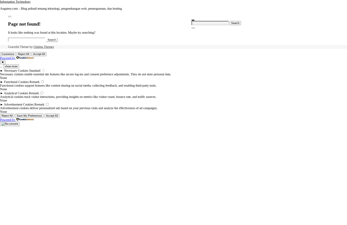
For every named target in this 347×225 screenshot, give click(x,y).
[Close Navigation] (193, 28)
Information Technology (15, 1)
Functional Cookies (16, 82)
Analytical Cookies (16, 93)
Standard (34, 70)
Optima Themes (44, 47)
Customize (8, 54)
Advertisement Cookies (19, 104)
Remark (35, 82)
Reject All (23, 54)
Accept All (39, 54)
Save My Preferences (29, 115)
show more (11, 66)
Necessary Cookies (16, 70)
